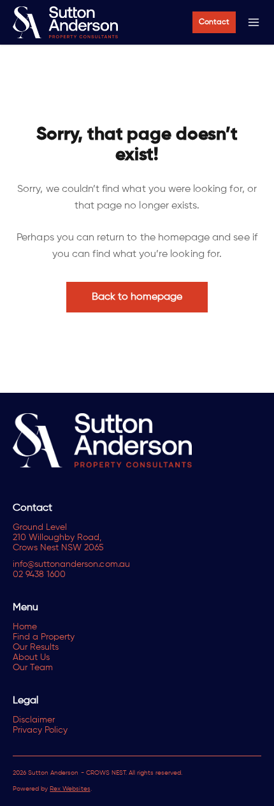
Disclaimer (34, 719)
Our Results (36, 647)
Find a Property (44, 637)
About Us (31, 657)
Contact (214, 22)
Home (25, 626)
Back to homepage (137, 297)
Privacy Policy (40, 730)
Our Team (33, 667)
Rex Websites (70, 789)
